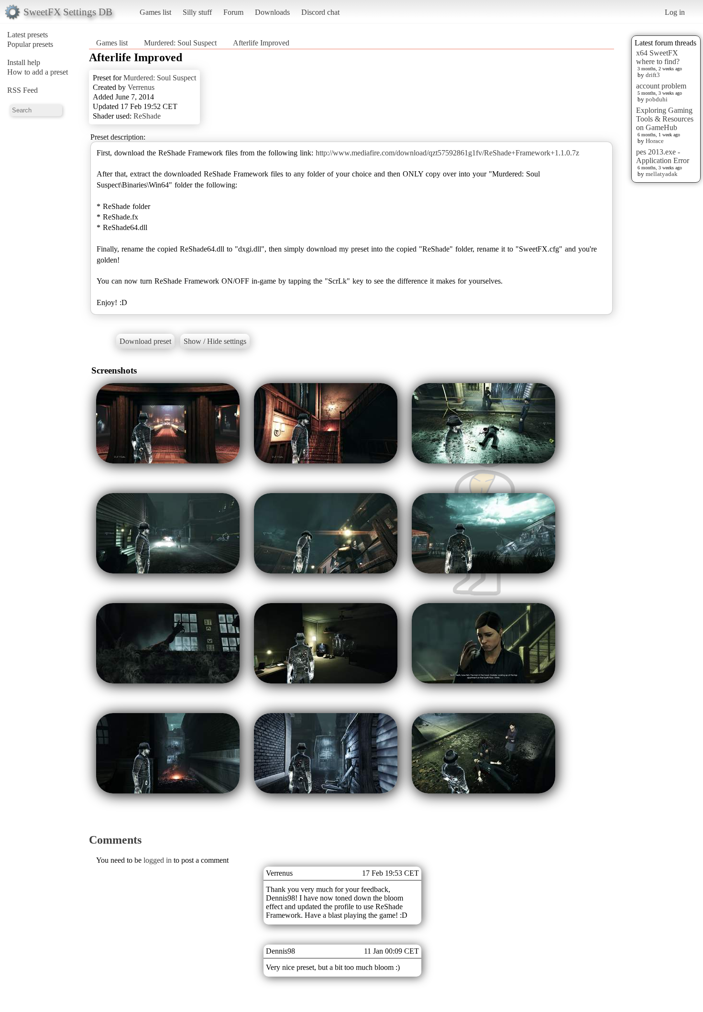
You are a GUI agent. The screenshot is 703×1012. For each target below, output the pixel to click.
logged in (157, 860)
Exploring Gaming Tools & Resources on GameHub (664, 119)
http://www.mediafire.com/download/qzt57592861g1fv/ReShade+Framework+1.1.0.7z (447, 153)
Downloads (272, 12)
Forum (233, 12)
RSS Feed (22, 90)
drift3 (653, 74)
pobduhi (657, 99)
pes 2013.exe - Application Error (662, 156)
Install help (23, 62)
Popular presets (30, 44)
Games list (155, 12)
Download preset (145, 341)
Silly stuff (197, 12)
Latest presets (27, 35)
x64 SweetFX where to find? (658, 57)
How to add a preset (37, 72)
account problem (661, 86)
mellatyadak (662, 173)
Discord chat (320, 12)
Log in (675, 12)
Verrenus (141, 87)
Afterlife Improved (261, 43)
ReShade (147, 116)
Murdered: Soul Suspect (180, 43)
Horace (655, 140)
